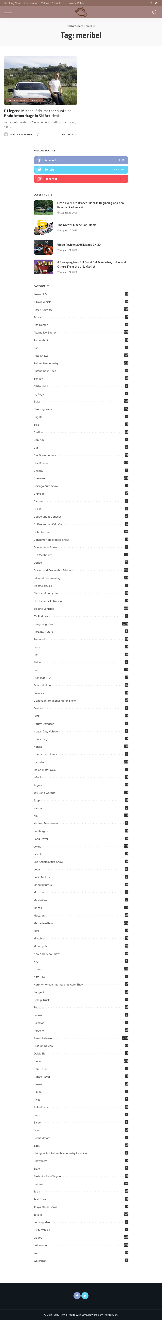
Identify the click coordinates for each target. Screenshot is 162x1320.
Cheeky (38, 470)
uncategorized (42, 1222)
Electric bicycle (43, 585)
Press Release (43, 1038)
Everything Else (43, 624)
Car (36, 447)
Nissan (38, 969)
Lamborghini (41, 831)
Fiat (36, 654)
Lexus (37, 846)
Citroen (38, 501)
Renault (38, 1084)
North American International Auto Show (58, 984)
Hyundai (39, 762)
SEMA (37, 1145)
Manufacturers (43, 884)
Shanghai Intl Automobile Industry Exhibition (61, 1153)
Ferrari (38, 647)
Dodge (38, 562)
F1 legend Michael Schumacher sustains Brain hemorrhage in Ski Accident (38, 113)
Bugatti (38, 417)
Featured (39, 639)
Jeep (37, 800)
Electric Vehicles (44, 608)
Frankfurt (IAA (42, 677)
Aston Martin (41, 340)
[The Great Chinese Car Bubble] (43, 227)
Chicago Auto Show (46, 486)
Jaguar (38, 785)
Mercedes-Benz (43, 923)
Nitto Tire (39, 976)
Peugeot (39, 992)
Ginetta (38, 708)
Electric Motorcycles (46, 593)
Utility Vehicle (42, 1229)
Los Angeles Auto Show (48, 861)
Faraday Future (43, 631)
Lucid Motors (42, 877)
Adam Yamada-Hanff (21, 134)
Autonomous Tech (45, 370)
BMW (37, 401)
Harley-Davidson (44, 723)
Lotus (37, 869)
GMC (37, 716)
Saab (37, 1115)
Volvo (37, 1253)
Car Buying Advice (45, 455)
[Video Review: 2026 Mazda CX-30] (43, 247)
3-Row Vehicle (42, 301)
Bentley (38, 378)
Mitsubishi (40, 938)
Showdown (40, 1160)
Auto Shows (41, 355)
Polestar (39, 1022)
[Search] (154, 12)
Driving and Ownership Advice (52, 570)
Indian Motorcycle (45, 769)
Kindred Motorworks (46, 823)
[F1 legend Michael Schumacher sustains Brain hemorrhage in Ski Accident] (40, 80)
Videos (38, 1237)
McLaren (39, 915)
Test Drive (40, 1199)
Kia (36, 815)
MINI (37, 930)
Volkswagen (41, 1245)
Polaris (38, 1015)
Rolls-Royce (41, 1107)
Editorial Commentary (47, 578)
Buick (37, 424)
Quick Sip (39, 1053)
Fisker (37, 662)
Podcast (39, 1007)
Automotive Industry (46, 363)
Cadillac (38, 432)
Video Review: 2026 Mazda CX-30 (78, 244)
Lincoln (38, 854)
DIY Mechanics (43, 555)
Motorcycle (40, 946)
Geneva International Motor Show (55, 700)
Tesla (37, 1191)
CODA (37, 509)
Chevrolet (40, 478)
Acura (37, 317)
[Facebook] (151, 3)
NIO (36, 961)
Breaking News (18, 100)
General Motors (43, 685)
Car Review (41, 463)
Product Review (43, 1045)
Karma (38, 808)
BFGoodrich (41, 386)
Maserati (39, 892)
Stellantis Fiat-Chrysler (48, 1176)
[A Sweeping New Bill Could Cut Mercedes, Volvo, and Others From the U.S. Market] (43, 267)
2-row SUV (40, 294)
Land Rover (41, 838)
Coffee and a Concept (47, 516)
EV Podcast (41, 616)
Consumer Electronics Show (51, 539)
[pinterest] (81, 179)
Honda (38, 746)
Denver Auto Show (45, 547)
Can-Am (39, 439)
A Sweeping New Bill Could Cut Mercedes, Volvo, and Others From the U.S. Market (91, 264)
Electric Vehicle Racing (48, 601)
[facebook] (81, 160)
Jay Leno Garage (44, 792)
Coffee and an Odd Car (48, 524)
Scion (37, 1130)
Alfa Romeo (41, 324)
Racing (36, 100)
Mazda (38, 907)
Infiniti (37, 777)
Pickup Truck (42, 1000)
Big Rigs (39, 394)
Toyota (38, 1214)
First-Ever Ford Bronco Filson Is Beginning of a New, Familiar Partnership (91, 205)
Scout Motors (42, 1138)
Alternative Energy (45, 332)
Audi (36, 348)
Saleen (38, 1122)
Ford (37, 670)
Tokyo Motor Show (45, 1207)
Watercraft (40, 1260)
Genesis (39, 693)
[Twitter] (156, 3)
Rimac (37, 1091)
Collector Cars (42, 532)
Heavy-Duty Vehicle (46, 731)
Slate (37, 1168)
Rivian (37, 1099)
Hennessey (41, 739)
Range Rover (42, 1076)
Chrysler (39, 493)
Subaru (38, 1184)
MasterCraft (41, 900)
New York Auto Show (46, 953)
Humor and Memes (46, 754)
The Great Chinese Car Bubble (76, 225)
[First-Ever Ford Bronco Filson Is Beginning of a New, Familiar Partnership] (43, 207)
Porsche (39, 1030)
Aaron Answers (43, 309)
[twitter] (81, 170)
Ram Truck (40, 1069)
